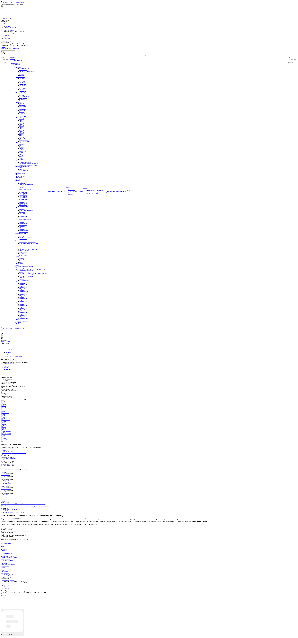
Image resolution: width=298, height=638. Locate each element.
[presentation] (1, 441)
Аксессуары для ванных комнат (9, 557)
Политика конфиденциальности (9, 575)
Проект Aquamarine (6, 483)
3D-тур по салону (5, 573)
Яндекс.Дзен (7, 38)
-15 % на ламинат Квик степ (8, 458)
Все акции (3, 450)
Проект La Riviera (5, 475)
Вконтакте (6, 35)
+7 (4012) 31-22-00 (6, 19)
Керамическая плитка (6, 543)
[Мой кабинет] (1, 331)
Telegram (6, 37)
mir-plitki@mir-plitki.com (8, 30)
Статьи (2, 570)
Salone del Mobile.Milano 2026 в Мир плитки (12, 512)
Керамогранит (4, 545)
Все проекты (4, 472)
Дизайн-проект (5, 566)
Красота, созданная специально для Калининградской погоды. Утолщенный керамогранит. (25, 506)
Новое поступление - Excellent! (9, 509)
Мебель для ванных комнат (8, 556)
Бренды (3, 568)
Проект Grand (4, 494)
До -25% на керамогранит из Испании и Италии (13, 453)
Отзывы (3, 567)
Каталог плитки (5, 540)
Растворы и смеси (5, 559)
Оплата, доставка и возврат (8, 564)
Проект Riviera (4, 491)
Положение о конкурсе (7, 574)
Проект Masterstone (6, 489)
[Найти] (2, 7)
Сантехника (4, 550)
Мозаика (3, 546)
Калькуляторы (4, 571)
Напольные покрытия (6, 553)
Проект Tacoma (5, 486)
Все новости (4, 501)
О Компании (4, 563)
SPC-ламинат (4, 549)
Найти (2, 595)
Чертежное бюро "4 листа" (8, 464)
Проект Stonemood (5, 477)
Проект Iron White (5, 480)
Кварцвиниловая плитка (7, 547)
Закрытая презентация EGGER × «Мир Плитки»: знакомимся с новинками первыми (23, 504)
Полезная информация (7, 560)
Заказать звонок (5, 42)
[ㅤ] (16, 190)
